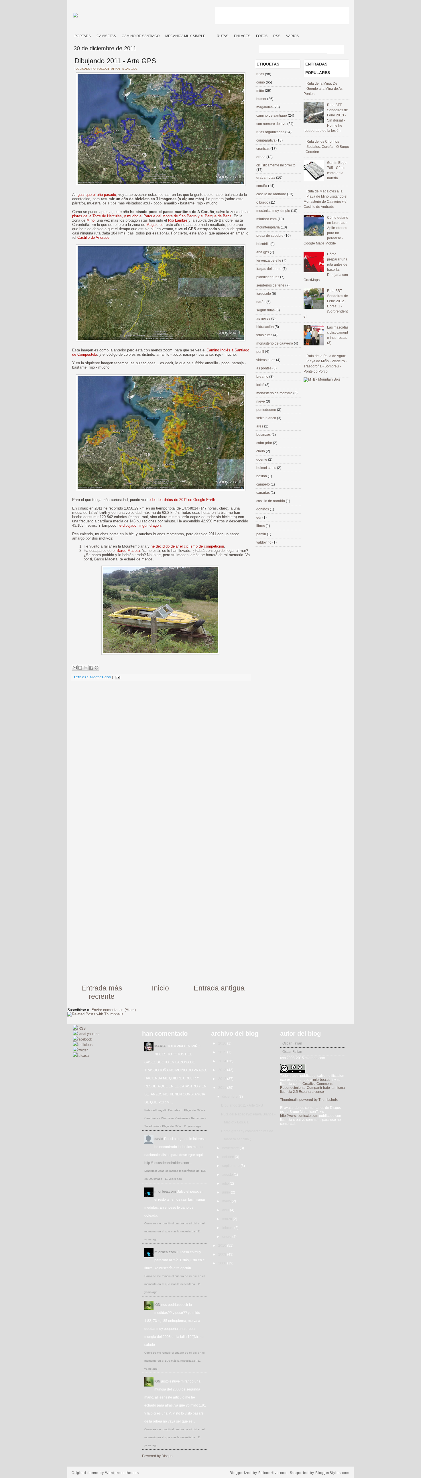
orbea (261, 157)
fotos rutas (264, 335)
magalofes (265, 107)
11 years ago (192, 1126)
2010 (222, 1246)
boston (262, 476)
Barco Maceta (128, 550)
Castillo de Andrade (93, 237)
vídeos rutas (266, 360)
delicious (85, 1045)
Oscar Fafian (292, 1043)
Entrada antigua (219, 988)
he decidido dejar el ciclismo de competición (187, 546)
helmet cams (266, 468)
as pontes (264, 368)
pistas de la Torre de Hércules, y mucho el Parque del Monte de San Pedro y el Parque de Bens (151, 216)
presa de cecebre (270, 236)
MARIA (160, 1046)
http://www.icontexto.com (299, 1116)
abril (226, 1210)
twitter (83, 1050)
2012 (222, 1079)
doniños (263, 509)
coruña (262, 186)
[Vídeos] (211, 34)
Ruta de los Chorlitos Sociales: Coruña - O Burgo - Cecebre (326, 147)
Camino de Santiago (141, 36)
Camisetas (106, 36)
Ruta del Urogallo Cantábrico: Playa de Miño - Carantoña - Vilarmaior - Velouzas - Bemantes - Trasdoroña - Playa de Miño (175, 1118)
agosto (228, 1175)
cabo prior (264, 443)
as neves (263, 319)
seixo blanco (266, 418)
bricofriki (263, 244)
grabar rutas (266, 178)
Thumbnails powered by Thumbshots (309, 1100)
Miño (90, 220)
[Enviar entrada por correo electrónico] (117, 677)
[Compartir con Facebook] (91, 668)
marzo (227, 1219)
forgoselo (264, 294)
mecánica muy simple (273, 211)
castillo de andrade (271, 194)
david (158, 1139)
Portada (82, 36)
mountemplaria (268, 227)
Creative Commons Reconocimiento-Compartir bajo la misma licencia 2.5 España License (312, 1088)
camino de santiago (272, 116)
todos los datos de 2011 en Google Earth (181, 500)
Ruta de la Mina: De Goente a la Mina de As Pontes (323, 88)
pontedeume (266, 410)
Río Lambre (177, 220)
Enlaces (242, 36)
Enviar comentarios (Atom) (113, 1010)
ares (260, 426)
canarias (263, 493)
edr (259, 518)
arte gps (81, 677)
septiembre (231, 1166)
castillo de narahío (271, 501)
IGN (157, 1305)
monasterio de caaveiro (275, 343)
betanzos (264, 435)
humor (261, 99)
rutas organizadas (270, 132)
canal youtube (89, 1034)
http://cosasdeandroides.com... (168, 1163)
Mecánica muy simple (185, 36)
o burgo (262, 202)
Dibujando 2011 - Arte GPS (115, 61)
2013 (222, 1070)
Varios (292, 36)
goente (262, 459)
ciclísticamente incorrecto (276, 165)
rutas (260, 74)
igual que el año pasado (96, 194)
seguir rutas (266, 310)
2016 (222, 1043)
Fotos (261, 36)
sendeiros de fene (270, 285)
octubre (228, 1157)
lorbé (260, 385)
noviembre (231, 1148)
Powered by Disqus (157, 1456)
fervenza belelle (269, 260)
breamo (262, 377)
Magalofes (155, 224)
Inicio (160, 988)
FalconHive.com (273, 1473)
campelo (263, 484)
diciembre (230, 1097)
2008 (222, 1263)
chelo (261, 451)
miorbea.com (100, 677)
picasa (83, 1056)
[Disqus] (160, 757)
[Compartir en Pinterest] (96, 668)
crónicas (263, 149)
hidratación (265, 327)
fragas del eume (269, 269)
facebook (85, 1039)
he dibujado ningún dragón (139, 525)
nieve (261, 401)
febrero (228, 1228)
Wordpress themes (122, 1473)
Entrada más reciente (101, 992)
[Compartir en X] (85, 668)
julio (226, 1183)
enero (227, 1237)
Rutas (222, 36)
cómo (261, 82)
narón (261, 302)
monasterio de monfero (274, 393)
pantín (261, 534)
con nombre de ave (271, 124)
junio (226, 1192)
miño (260, 91)
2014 (222, 1061)
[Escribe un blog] (80, 668)
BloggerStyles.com (332, 1473)
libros (261, 526)
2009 (222, 1254)
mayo (227, 1201)
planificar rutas (268, 277)
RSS (276, 36)
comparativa (266, 140)
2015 (222, 1052)
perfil (260, 352)
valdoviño (264, 542)
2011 (222, 1088)
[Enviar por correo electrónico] (75, 668)
